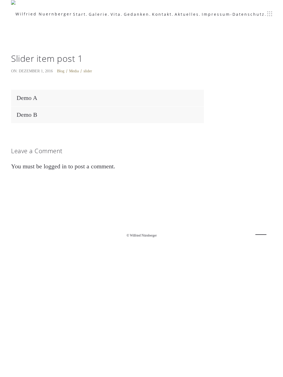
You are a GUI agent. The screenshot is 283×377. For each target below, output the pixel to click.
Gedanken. (137, 14)
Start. (80, 14)
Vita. (117, 14)
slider (87, 71)
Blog (60, 71)
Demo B (27, 114)
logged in (55, 166)
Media (74, 71)
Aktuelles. (188, 14)
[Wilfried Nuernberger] (41, 14)
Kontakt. (163, 14)
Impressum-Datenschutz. (234, 14)
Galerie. (99, 14)
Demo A (27, 97)
